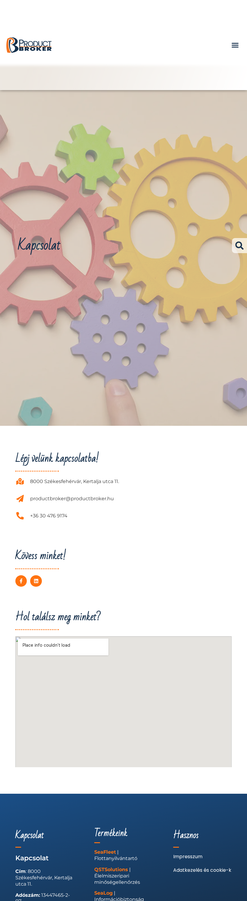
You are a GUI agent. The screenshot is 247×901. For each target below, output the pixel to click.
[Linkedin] (36, 581)
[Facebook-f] (21, 581)
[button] (235, 45)
